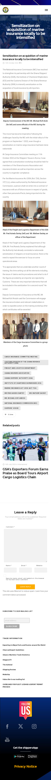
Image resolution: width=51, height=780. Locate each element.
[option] (25, 455)
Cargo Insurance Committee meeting (21, 357)
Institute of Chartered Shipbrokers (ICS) (23, 383)
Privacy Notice (25, 766)
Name (9, 565)
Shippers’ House (12, 408)
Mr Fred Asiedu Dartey (14, 393)
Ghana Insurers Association (17, 373)
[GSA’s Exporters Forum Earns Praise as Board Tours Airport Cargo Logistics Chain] (25, 446)
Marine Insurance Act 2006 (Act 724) (20, 388)
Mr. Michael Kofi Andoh (15, 398)
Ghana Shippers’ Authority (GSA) (19, 378)
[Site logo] (5, 10)
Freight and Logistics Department (20, 368)
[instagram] (34, 726)
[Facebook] (7, 726)
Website (39, 565)
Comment (10, 527)
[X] (20, 726)
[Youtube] (7, 739)
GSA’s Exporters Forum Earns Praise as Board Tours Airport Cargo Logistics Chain (25, 473)
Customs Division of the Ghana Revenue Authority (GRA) (22, 362)
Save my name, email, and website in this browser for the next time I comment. (25, 579)
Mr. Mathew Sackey (37, 393)
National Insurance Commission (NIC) (21, 403)
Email (24, 565)
